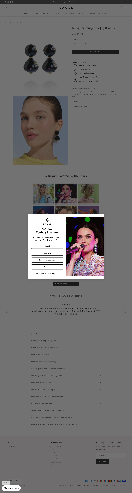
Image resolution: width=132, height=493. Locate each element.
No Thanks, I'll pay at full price (47, 274)
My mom (47, 253)
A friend (47, 267)
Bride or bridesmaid (47, 260)
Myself (47, 246)
